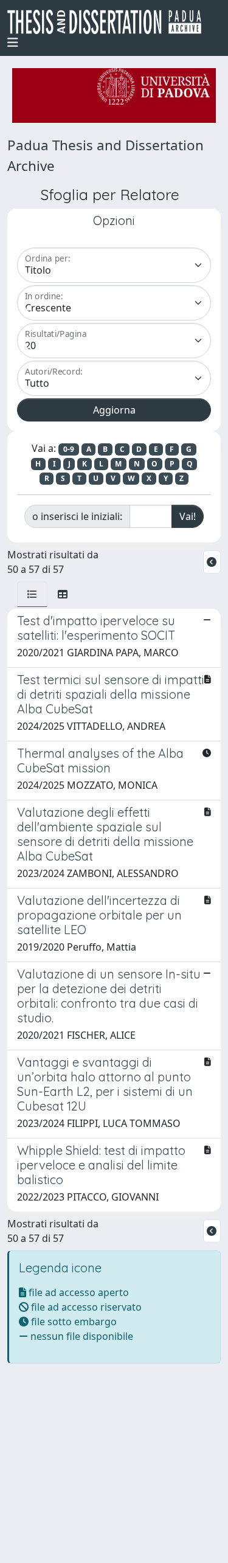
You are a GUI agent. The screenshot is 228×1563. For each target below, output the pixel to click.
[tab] (32, 594)
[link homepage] (109, 21)
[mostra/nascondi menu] (12, 42)
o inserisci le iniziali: (77, 516)
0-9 (68, 449)
